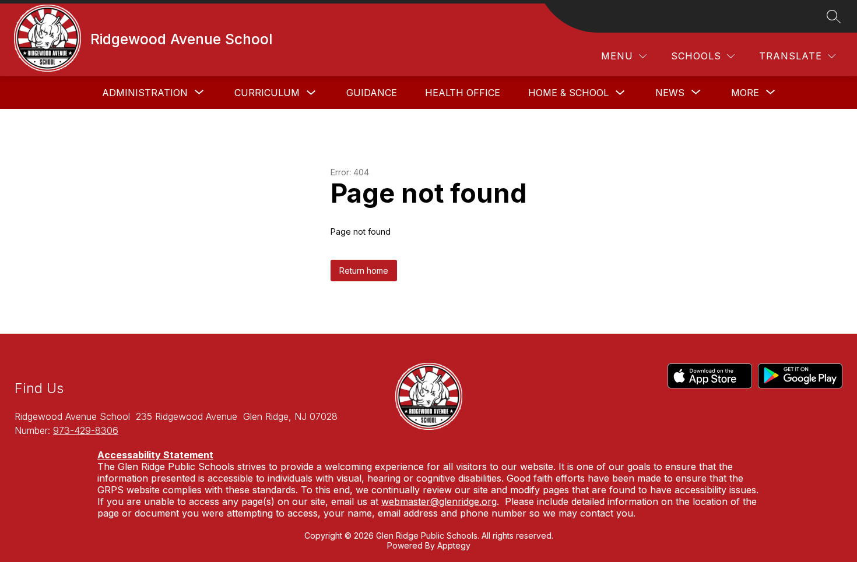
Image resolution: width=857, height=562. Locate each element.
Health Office (462, 92)
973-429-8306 (85, 430)
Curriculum (267, 92)
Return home (363, 270)
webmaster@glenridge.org (439, 501)
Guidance (371, 92)
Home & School (568, 92)
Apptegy (453, 545)
